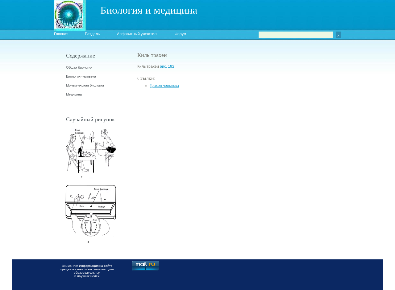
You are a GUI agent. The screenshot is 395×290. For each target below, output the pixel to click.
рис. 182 (167, 66)
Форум (180, 34)
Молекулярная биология (85, 85)
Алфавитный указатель (137, 34)
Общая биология (79, 67)
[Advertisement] (356, 162)
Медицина (74, 94)
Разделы (93, 34)
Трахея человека (164, 85)
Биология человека (81, 76)
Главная (61, 34)
